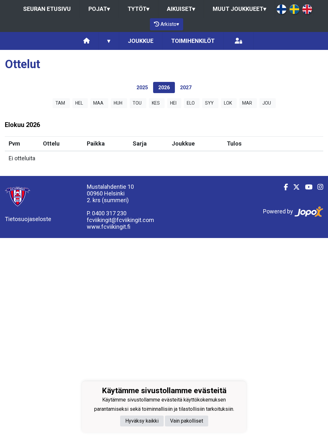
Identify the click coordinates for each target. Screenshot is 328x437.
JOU (266, 103)
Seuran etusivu (47, 8)
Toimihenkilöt (193, 40)
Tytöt (138, 8)
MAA (98, 103)
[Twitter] (294, 187)
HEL (79, 103)
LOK (228, 103)
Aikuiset (181, 8)
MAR (247, 103)
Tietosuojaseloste (28, 219)
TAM (60, 103)
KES (156, 103)
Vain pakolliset (186, 421)
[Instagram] (317, 187)
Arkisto (169, 24)
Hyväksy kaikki (142, 421)
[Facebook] (283, 187)
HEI (173, 103)
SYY (209, 103)
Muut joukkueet (239, 8)
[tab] (142, 87)
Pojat (99, 8)
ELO (191, 103)
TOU (137, 103)
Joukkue (140, 40)
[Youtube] (306, 187)
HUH (118, 103)
